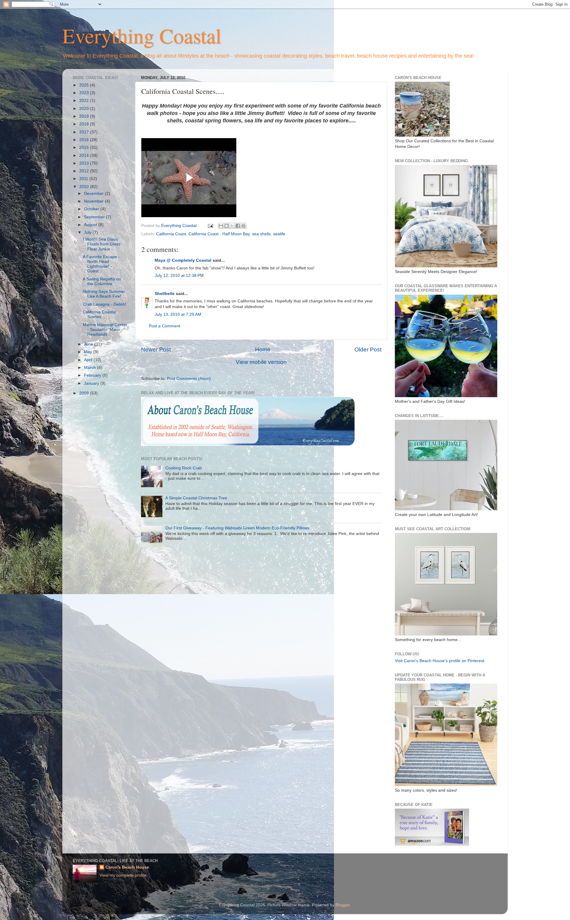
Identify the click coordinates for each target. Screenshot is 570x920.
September (95, 217)
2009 (84, 393)
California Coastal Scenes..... (99, 314)
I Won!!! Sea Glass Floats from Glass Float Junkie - (102, 244)
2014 (84, 155)
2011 (84, 178)
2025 (84, 85)
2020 (84, 108)
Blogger (342, 905)
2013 (84, 163)
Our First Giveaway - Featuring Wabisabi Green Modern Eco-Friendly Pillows (237, 528)
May (88, 352)
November (94, 201)
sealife (279, 234)
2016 (84, 140)
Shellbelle (165, 293)
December (94, 193)
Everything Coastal (141, 35)
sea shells (261, 234)
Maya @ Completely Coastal (183, 260)
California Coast (171, 234)
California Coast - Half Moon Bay (219, 234)
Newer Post (156, 349)
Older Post (367, 349)
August (91, 224)
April (89, 360)
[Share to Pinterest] (243, 226)
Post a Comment (164, 326)
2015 (84, 147)
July (88, 232)
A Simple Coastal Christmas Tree (196, 498)
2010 (84, 186)
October (92, 209)
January (92, 383)
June (89, 344)
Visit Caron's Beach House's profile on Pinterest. (440, 661)
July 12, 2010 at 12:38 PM (179, 275)
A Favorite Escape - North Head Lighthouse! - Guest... (101, 264)
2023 (84, 93)
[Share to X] (232, 226)
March (90, 367)
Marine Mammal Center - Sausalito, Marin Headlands (105, 330)
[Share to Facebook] (238, 226)
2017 (84, 132)
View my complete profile (122, 875)
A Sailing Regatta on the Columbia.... (102, 281)
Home (262, 349)
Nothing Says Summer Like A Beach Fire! (104, 294)
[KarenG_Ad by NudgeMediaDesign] (432, 844)
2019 (84, 116)
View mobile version (261, 362)
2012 (84, 171)
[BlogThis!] (226, 226)
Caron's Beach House (127, 867)
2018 (84, 124)
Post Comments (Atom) (189, 378)
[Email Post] (210, 225)
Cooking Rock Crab (183, 468)
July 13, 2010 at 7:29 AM (178, 314)
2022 (84, 100)
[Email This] (221, 226)
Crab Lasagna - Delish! (104, 304)
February (93, 375)
